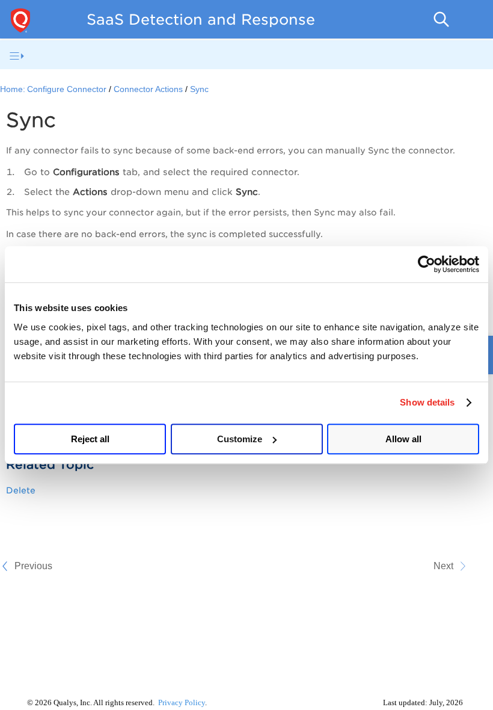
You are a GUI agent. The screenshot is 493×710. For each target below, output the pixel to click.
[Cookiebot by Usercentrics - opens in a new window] (426, 264)
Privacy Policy (181, 702)
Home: (12, 89)
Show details (427, 402)
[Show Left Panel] (17, 56)
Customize (239, 439)
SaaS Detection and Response (201, 19)
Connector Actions (148, 89)
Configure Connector (66, 89)
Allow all (403, 439)
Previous (33, 566)
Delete (20, 490)
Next (443, 566)
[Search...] (441, 19)
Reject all (90, 439)
